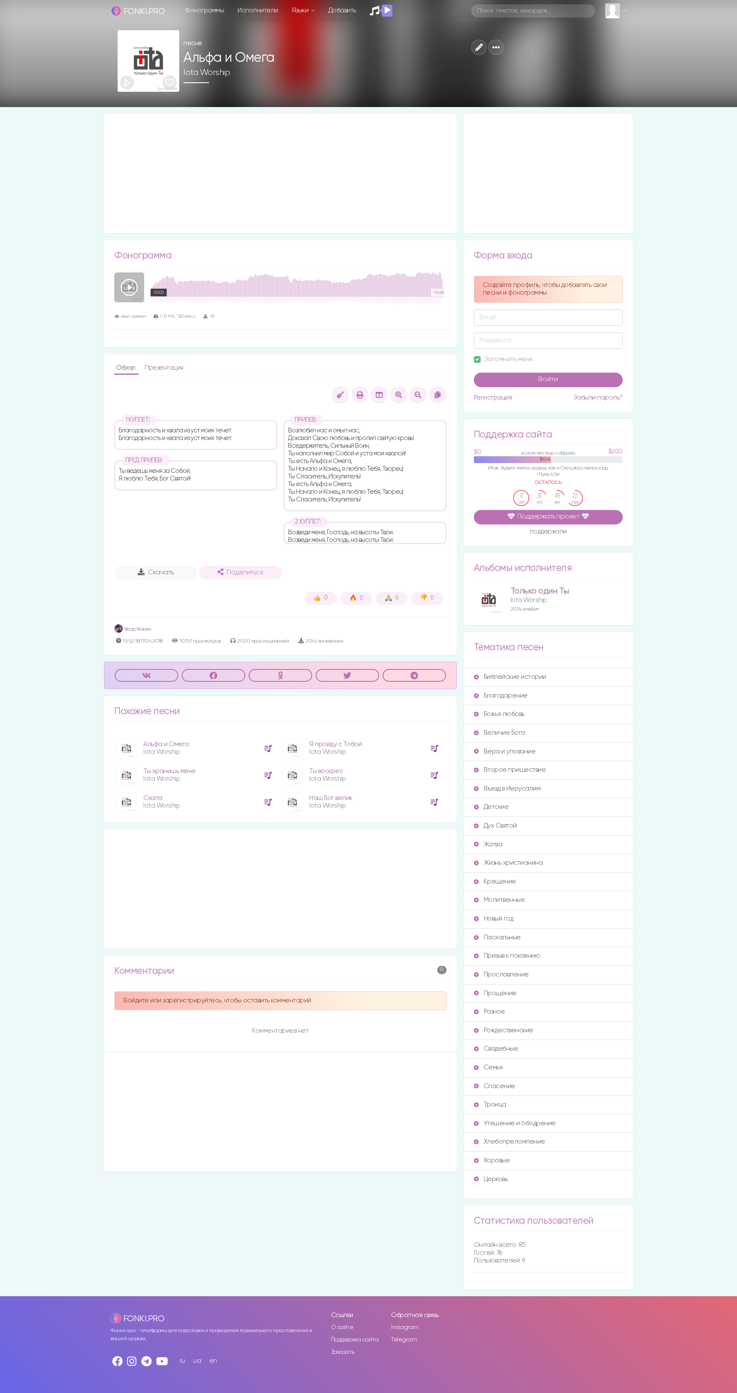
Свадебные (501, 1048)
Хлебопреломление (514, 1141)
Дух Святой (500, 825)
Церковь (496, 1179)
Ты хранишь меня (169, 771)
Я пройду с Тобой (335, 744)
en (213, 1361)
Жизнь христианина (513, 863)
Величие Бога (504, 733)
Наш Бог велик (330, 798)
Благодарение (506, 695)
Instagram (405, 1327)
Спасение (499, 1086)
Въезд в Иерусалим (512, 788)
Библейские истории (515, 677)
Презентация (164, 368)
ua (197, 1361)
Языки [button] (301, 10)
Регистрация (493, 397)
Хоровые (497, 1160)
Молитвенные (504, 900)
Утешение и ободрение (520, 1123)
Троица (495, 1104)
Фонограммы (204, 10)
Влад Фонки (137, 629)
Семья (493, 1067)
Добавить (342, 10)
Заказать (342, 1352)
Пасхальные (502, 937)
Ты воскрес (326, 771)
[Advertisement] (280, 173)
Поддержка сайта (355, 1340)
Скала (152, 798)
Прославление (506, 974)
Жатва (493, 844)
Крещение (500, 881)
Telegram (404, 1340)
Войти (548, 379)
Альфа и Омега (166, 744)
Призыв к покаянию (512, 956)
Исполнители (258, 10)
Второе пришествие (515, 770)
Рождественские (508, 1030)
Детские (496, 807)
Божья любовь (504, 714)
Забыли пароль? (598, 397)
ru (182, 1361)
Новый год (499, 918)
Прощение (500, 993)
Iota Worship (206, 72)
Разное (494, 1011)
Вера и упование (510, 751)
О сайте (342, 1327)
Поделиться (245, 572)
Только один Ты (540, 591)
